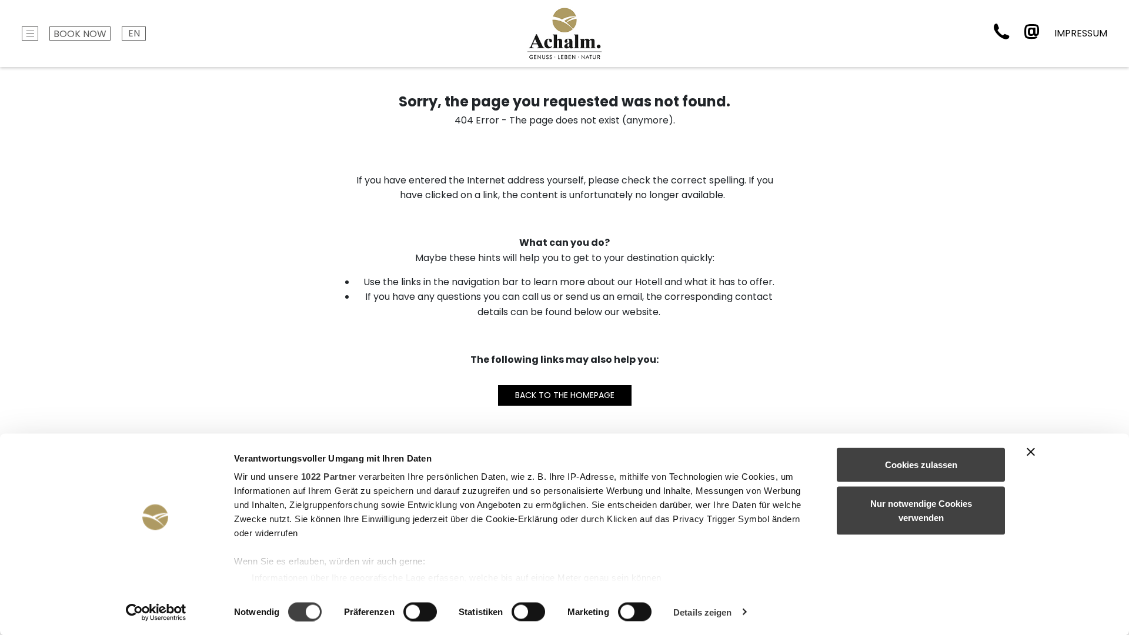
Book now (80, 34)
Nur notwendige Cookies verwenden (921, 510)
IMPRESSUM (1080, 33)
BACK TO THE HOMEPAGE (564, 395)
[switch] (420, 611)
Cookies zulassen (921, 465)
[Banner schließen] (1031, 452)
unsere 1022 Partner (312, 477)
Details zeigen (702, 612)
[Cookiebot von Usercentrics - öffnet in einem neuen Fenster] (156, 612)
